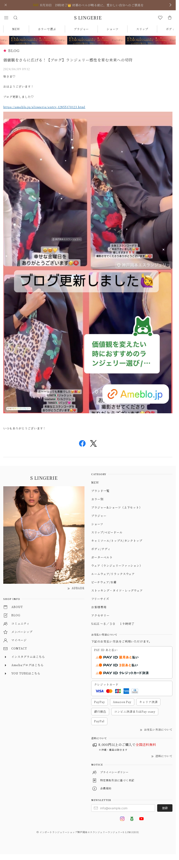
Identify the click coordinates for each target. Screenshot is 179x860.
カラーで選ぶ (47, 29)
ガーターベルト (102, 557)
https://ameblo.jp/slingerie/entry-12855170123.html (44, 107)
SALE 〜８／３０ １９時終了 (112, 624)
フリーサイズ (100, 599)
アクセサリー (100, 615)
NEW (16, 29)
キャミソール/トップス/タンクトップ (116, 541)
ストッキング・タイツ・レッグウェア (117, 590)
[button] (6, 17)
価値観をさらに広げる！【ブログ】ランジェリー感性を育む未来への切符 (68, 60)
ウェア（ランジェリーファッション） (117, 565)
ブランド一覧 (100, 491)
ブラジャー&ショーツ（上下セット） (116, 507)
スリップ (142, 29)
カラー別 (97, 499)
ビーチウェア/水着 (104, 582)
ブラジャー (81, 29)
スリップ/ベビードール (107, 532)
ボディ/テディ (100, 549)
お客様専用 (99, 607)
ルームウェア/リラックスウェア (113, 574)
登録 (165, 808)
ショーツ (113, 29)
